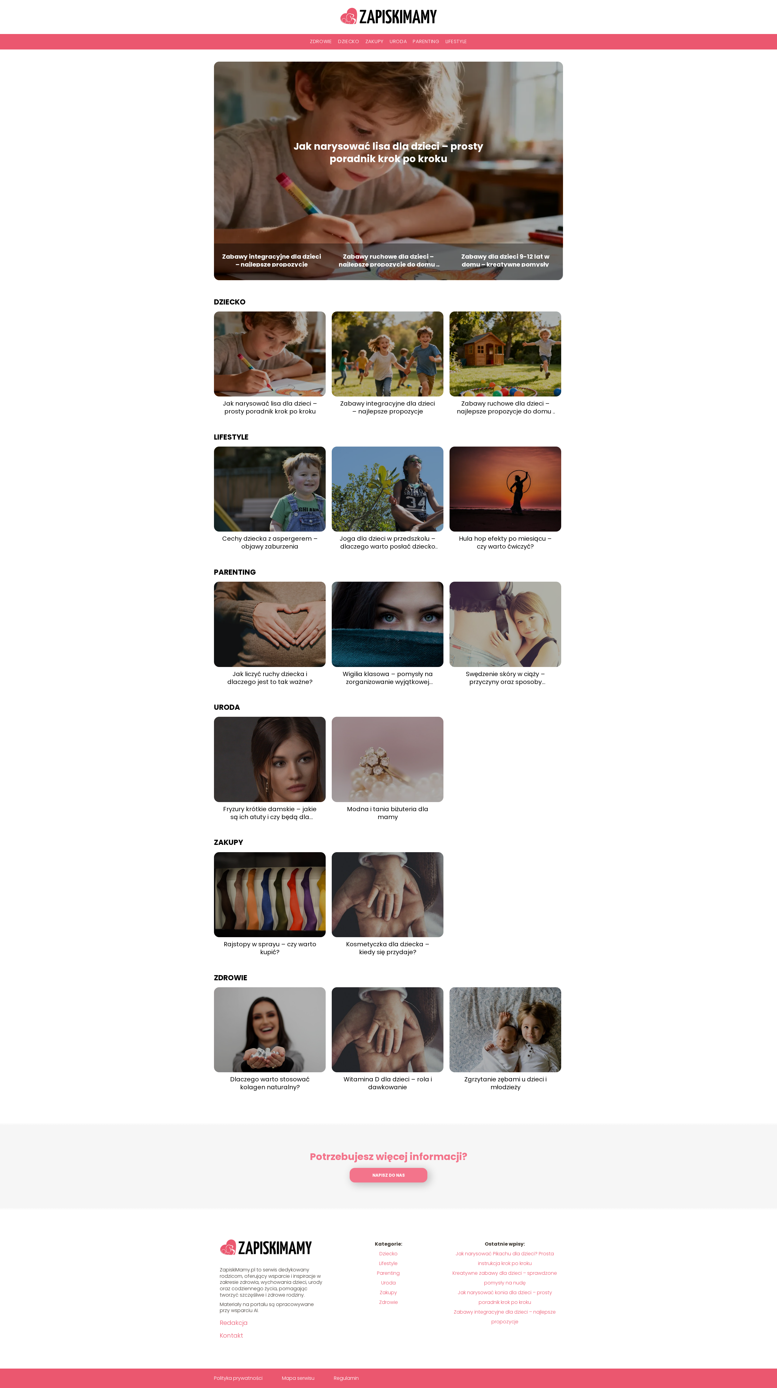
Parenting (426, 41)
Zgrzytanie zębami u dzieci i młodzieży (505, 1083)
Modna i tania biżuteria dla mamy (387, 813)
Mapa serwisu (298, 1378)
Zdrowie (321, 41)
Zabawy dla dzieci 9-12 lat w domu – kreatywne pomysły (505, 260)
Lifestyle (456, 41)
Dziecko (348, 41)
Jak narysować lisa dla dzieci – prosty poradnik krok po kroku (388, 152)
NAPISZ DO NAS (388, 1175)
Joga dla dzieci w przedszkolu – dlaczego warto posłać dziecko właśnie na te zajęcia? (388, 542)
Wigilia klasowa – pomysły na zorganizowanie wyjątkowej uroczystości (388, 678)
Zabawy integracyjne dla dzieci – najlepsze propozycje (271, 260)
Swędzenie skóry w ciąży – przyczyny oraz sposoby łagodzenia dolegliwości (505, 678)
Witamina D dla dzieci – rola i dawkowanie (388, 1083)
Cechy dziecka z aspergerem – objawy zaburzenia (270, 542)
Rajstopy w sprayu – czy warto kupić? (270, 948)
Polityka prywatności (238, 1378)
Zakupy (374, 41)
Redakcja (234, 1323)
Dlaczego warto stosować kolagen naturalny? (270, 1083)
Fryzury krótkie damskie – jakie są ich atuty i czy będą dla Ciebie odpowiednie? (270, 813)
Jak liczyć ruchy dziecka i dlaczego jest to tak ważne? (270, 678)
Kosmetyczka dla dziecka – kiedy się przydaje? (387, 948)
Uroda (398, 41)
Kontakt (231, 1335)
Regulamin (346, 1378)
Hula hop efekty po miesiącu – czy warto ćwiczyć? (505, 542)
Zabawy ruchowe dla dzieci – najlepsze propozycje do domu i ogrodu (388, 260)
